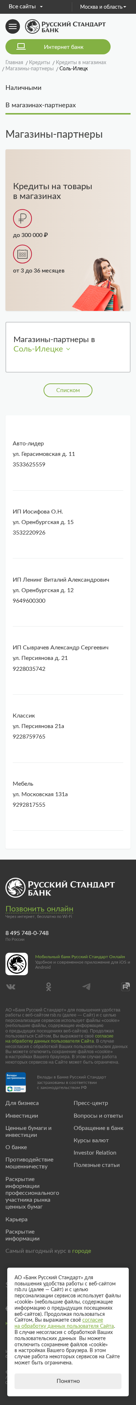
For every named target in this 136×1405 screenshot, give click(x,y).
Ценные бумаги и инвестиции (28, 1131)
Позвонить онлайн (39, 909)
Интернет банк (63, 47)
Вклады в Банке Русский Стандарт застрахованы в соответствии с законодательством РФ (71, 1082)
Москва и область (101, 7)
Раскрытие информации (22, 1235)
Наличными (23, 88)
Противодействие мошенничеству (29, 1163)
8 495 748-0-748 (27, 933)
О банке (16, 1147)
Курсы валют (91, 1140)
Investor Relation (95, 1153)
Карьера (16, 1219)
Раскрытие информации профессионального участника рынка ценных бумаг (32, 1193)
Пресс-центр (91, 1103)
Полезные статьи (97, 1165)
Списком (68, 390)
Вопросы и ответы (98, 1116)
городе (81, 1251)
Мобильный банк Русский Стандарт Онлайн (80, 957)
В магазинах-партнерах (40, 105)
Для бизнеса (22, 1103)
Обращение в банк (98, 1128)
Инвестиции (21, 1116)
